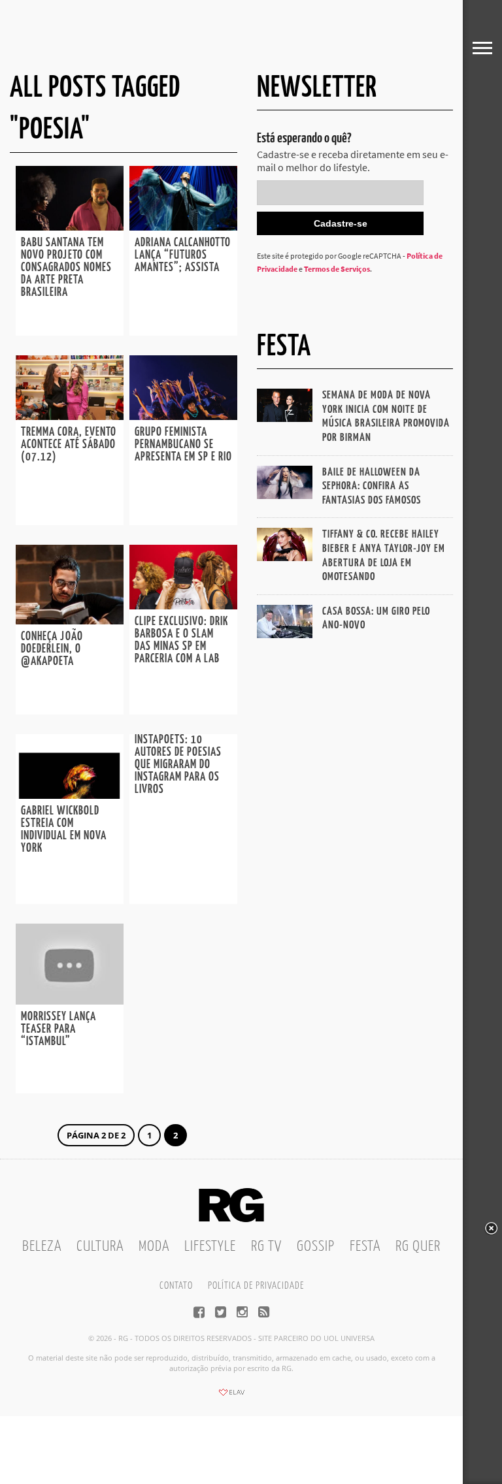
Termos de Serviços (337, 269)
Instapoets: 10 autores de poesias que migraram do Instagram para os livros (178, 765)
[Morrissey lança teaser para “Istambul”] (70, 1000)
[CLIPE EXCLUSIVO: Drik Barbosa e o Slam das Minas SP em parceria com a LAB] (183, 605)
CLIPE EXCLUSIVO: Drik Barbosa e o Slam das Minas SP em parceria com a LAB (181, 640)
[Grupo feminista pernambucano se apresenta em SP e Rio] (183, 416)
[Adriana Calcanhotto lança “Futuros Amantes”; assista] (183, 226)
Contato (176, 1286)
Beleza (41, 1246)
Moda (154, 1246)
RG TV (266, 1246)
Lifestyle (210, 1246)
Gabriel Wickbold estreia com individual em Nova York (64, 829)
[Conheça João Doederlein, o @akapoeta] (70, 620)
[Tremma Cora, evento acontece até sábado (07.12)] (70, 416)
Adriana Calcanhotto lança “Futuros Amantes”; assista (183, 255)
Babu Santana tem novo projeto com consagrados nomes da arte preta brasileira (66, 267)
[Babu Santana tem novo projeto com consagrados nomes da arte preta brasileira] (70, 226)
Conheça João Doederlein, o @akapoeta (52, 649)
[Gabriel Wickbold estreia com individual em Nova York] (70, 794)
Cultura (100, 1246)
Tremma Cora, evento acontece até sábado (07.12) (68, 445)
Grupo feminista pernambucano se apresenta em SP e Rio (183, 445)
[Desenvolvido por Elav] (231, 1396)
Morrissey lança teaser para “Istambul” (58, 1029)
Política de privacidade (256, 1286)
